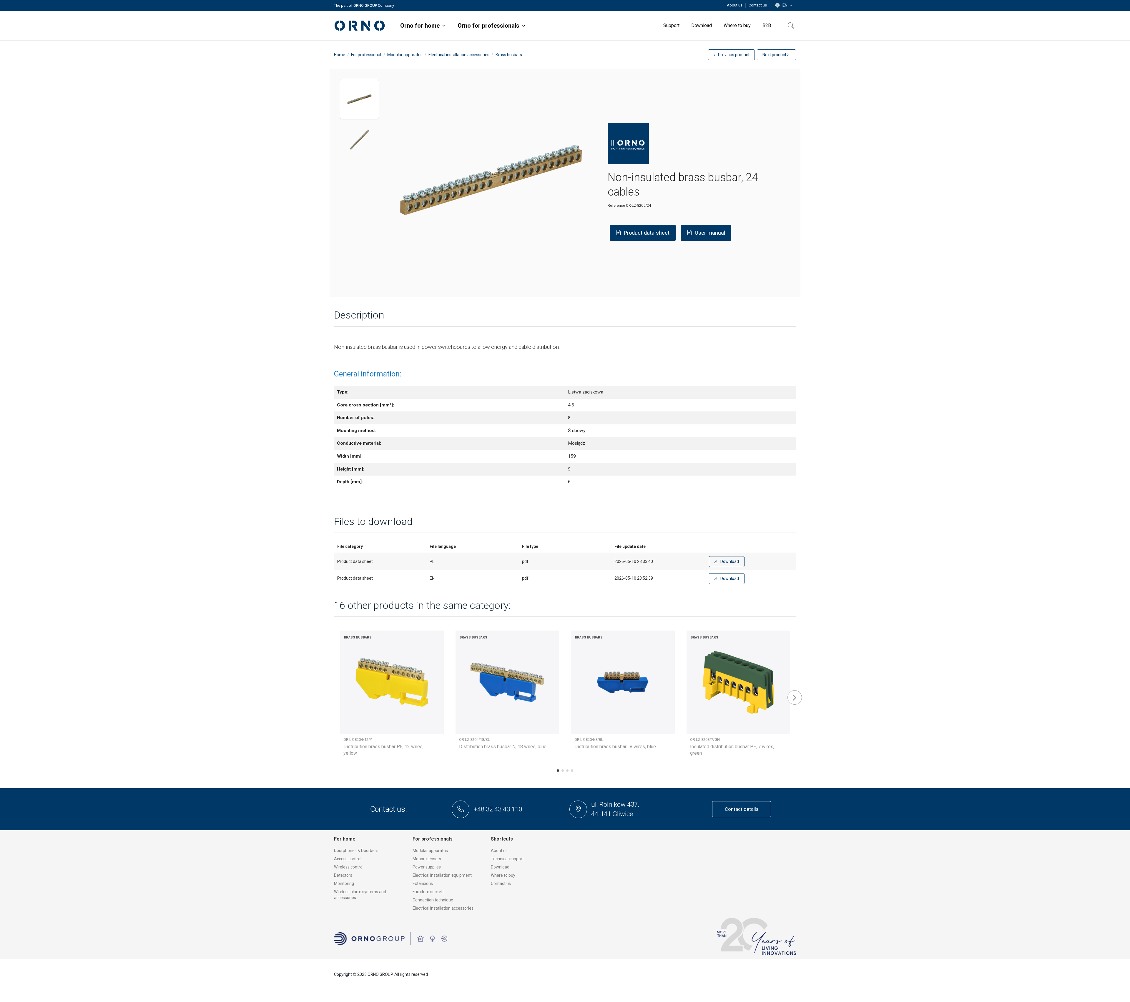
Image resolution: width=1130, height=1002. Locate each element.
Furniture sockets (429, 891)
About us (735, 5)
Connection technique (433, 900)
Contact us (758, 5)
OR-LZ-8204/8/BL (588, 739)
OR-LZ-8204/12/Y (357, 739)
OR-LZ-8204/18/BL (474, 739)
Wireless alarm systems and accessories (360, 894)
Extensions (423, 883)
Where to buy (503, 875)
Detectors (343, 875)
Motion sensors (427, 858)
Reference (616, 205)
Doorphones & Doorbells (356, 850)
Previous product (733, 54)
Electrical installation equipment (442, 875)
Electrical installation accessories (443, 908)
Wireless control (348, 867)
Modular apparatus (430, 850)
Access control (347, 858)
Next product (774, 54)
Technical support (507, 858)
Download (500, 867)
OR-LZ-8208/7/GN (705, 739)
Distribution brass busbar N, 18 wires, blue (502, 746)
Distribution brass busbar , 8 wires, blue (615, 746)
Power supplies (427, 867)
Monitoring (344, 883)
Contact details (741, 809)
